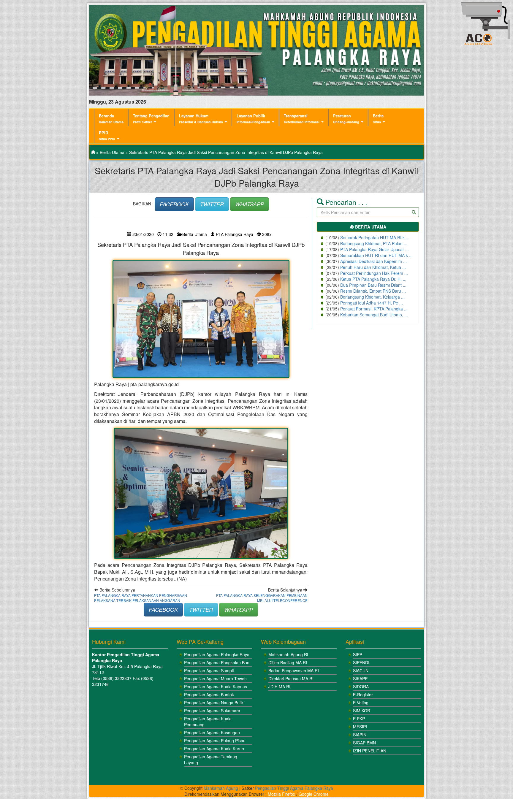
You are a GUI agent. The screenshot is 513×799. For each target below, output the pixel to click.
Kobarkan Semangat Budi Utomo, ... (374, 315)
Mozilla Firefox (281, 794)
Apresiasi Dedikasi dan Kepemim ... (373, 261)
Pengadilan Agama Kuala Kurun (214, 749)
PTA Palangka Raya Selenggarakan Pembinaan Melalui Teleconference (262, 598)
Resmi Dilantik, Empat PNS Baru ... (373, 291)
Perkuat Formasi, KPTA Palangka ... (374, 309)
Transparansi (301, 118)
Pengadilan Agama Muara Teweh (215, 678)
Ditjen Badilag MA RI (287, 662)
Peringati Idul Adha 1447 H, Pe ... (371, 303)
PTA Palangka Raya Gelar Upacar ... (374, 249)
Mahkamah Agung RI (288, 654)
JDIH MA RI (279, 686)
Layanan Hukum (201, 118)
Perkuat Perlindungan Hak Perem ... (374, 273)
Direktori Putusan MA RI (291, 678)
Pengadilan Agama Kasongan (212, 732)
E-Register (363, 694)
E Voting (360, 703)
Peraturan (346, 118)
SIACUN (360, 670)
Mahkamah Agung (221, 788)
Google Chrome (314, 794)
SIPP (357, 654)
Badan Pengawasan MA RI (293, 670)
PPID (107, 135)
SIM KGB (361, 711)
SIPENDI (361, 662)
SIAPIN (359, 735)
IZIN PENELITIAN (369, 751)
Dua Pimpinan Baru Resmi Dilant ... (373, 285)
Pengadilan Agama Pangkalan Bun (216, 662)
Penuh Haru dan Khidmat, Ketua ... (373, 267)
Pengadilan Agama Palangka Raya (216, 654)
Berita (378, 118)
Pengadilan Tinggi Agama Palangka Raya (294, 788)
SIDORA (361, 686)
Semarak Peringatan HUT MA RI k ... (374, 237)
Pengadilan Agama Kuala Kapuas (215, 686)
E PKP (359, 719)
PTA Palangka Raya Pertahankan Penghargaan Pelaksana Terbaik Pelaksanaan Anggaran (140, 598)
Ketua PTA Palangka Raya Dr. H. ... (373, 279)
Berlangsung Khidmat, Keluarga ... (372, 297)
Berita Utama (112, 152)
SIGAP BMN (364, 743)
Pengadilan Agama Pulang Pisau (215, 740)
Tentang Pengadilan (151, 118)
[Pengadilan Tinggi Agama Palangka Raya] (93, 152)
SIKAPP (360, 678)
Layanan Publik (253, 118)
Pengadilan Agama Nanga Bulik (213, 703)
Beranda (111, 118)
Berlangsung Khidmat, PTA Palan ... (373, 243)
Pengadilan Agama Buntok (209, 694)
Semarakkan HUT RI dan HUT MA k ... (376, 255)
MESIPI (360, 727)
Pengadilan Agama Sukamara (212, 711)
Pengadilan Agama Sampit (209, 670)
